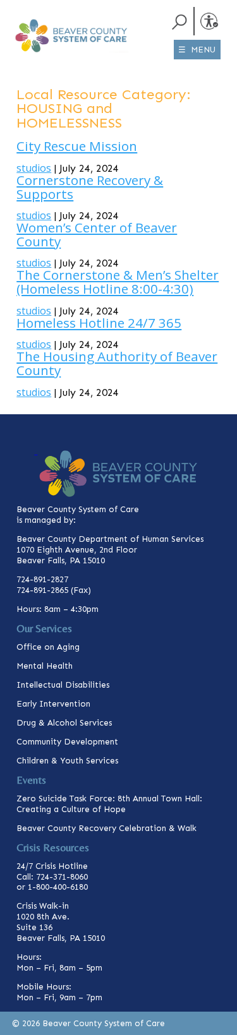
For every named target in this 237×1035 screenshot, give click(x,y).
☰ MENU (197, 49)
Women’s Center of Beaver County (96, 234)
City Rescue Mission (76, 146)
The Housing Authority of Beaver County (116, 363)
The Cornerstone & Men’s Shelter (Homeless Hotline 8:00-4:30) (117, 281)
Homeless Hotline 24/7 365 (98, 323)
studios (33, 168)
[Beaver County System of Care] (35, 17)
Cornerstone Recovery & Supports (89, 187)
